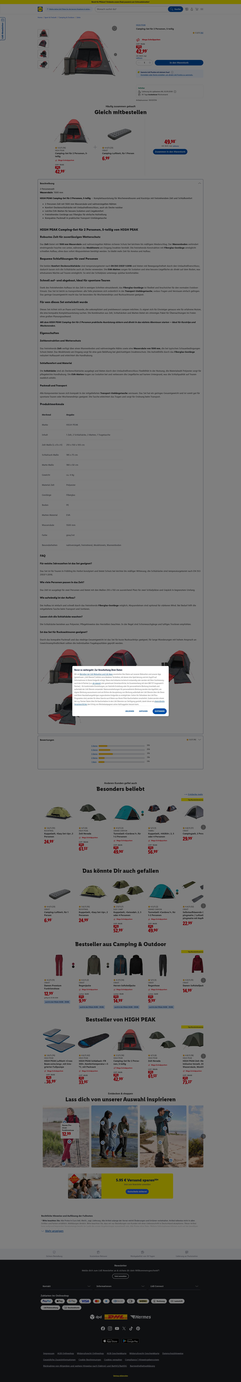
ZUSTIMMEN (160, 711)
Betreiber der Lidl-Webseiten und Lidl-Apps (96, 674)
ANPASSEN (143, 711)
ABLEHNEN (129, 711)
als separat (97, 683)
